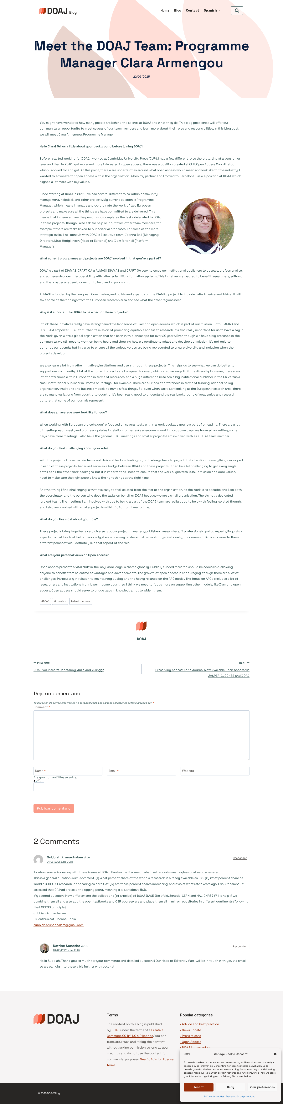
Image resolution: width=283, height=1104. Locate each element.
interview (60, 601)
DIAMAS (70, 270)
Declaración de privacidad (240, 1096)
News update (191, 1030)
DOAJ (45, 601)
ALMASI (101, 270)
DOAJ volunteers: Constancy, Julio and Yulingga (68, 666)
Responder (240, 858)
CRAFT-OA (85, 270)
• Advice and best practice (199, 1024)
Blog (177, 10)
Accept (198, 1087)
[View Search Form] (237, 10)
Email (114, 771)
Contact (192, 10)
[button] (275, 1054)
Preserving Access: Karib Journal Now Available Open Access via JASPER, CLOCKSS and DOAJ (202, 669)
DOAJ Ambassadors (196, 1047)
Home (165, 10)
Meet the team (80, 601)
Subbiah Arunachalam (65, 857)
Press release (191, 1036)
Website (188, 771)
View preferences (262, 1087)
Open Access (191, 1042)
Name (40, 771)
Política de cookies (214, 1096)
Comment (41, 707)
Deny (230, 1087)
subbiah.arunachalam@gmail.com (58, 925)
